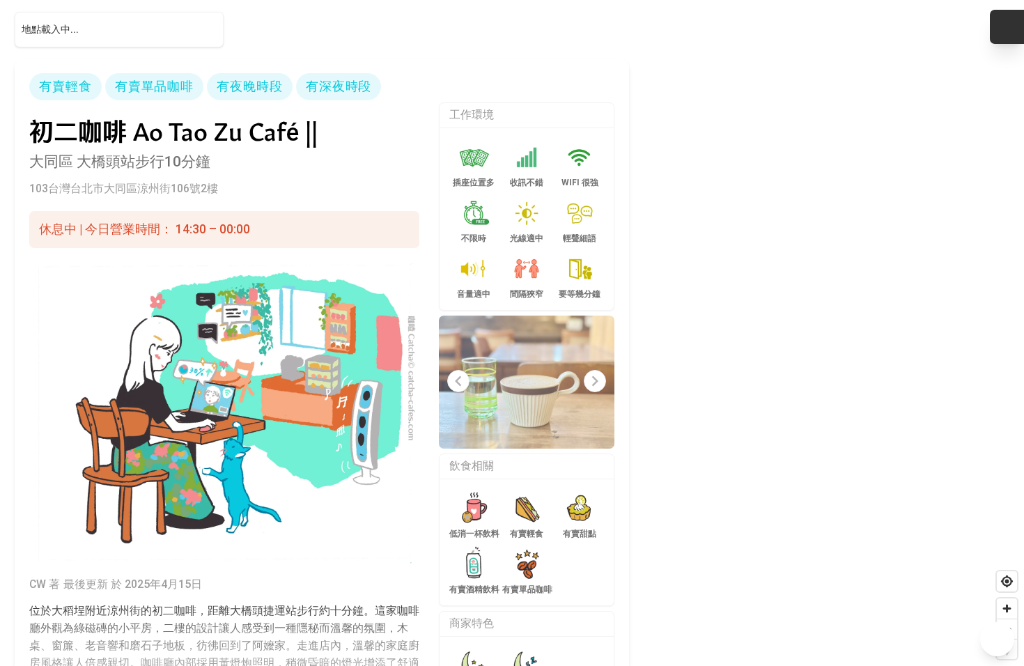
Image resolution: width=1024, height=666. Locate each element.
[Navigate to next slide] (595, 381)
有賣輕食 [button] (65, 86)
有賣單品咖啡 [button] (154, 86)
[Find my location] (1007, 581)
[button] (1007, 27)
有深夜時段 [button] (338, 86)
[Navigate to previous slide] (458, 381)
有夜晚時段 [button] (249, 86)
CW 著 (44, 584)
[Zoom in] (1007, 608)
